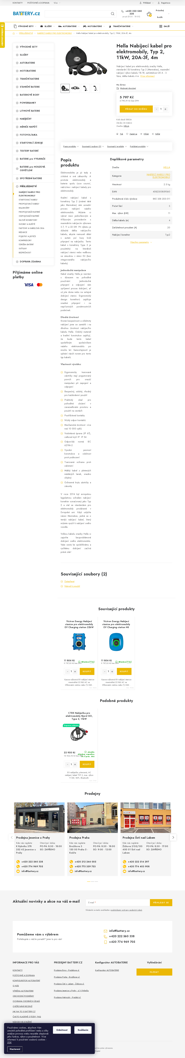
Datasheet (69, 581)
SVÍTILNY (23, 248)
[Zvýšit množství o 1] (165, 109)
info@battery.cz (30, 871)
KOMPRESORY (25, 240)
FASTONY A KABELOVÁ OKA (31, 228)
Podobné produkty (138, 146)
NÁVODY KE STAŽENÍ (22, 1021)
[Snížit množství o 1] (156, 109)
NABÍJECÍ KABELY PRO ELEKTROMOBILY (29, 194)
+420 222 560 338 (133, 12)
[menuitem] (26, 26)
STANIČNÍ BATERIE (30, 86)
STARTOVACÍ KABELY (28, 199)
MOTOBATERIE (28, 70)
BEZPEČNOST (25, 252)
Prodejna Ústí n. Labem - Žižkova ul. (69, 983)
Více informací (147, 76)
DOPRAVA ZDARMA (30, 261)
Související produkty (115, 146)
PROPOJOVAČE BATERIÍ (29, 212)
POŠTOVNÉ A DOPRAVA (38, 2)
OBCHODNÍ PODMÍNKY (23, 996)
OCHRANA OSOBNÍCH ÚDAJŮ (26, 1001)
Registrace (165, 2)
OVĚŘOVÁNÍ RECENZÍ (22, 1006)
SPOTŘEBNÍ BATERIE (31, 178)
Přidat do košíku (136, 109)
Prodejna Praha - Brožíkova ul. (67, 977)
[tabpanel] (39, 839)
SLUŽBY (24, 54)
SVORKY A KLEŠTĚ (27, 224)
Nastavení (15, 1049)
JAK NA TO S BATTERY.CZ (24, 1011)
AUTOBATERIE (27, 62)
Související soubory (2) (91, 146)
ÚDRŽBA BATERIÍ (26, 244)
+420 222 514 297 (138, 861)
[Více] (164, 26)
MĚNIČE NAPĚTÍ (28, 126)
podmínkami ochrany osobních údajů (126, 910)
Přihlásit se (161, 902)
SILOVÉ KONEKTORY (28, 220)
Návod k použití (72, 586)
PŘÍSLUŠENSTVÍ (28, 186)
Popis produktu (69, 146)
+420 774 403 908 (139, 866)
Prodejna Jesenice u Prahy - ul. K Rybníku (71, 990)
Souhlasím (83, 1030)
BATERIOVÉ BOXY (29, 94)
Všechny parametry (139, 242)
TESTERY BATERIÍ (29, 150)
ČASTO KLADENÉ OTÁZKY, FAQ (27, 1016)
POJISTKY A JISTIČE (27, 236)
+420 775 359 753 (85, 866)
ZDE (9, 1042)
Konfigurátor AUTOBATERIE (107, 970)
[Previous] (12, 837)
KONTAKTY (17, 2)
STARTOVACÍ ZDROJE (31, 142)
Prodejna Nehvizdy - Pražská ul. (67, 997)
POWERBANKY (28, 102)
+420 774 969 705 (32, 866)
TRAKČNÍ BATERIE (29, 78)
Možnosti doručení (128, 88)
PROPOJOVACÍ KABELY (29, 203)
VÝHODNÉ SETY (28, 46)
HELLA (126, 126)
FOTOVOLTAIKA (28, 134)
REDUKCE (23, 232)
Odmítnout (61, 1030)
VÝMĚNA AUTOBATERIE (23, 991)
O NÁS (16, 985)
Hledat (112, 13)
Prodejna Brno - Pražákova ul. (67, 970)
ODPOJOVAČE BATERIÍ (29, 216)
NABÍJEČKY (26, 118)
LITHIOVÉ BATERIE (30, 110)
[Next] (173, 837)
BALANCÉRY (24, 208)
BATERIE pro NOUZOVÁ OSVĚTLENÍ (32, 168)
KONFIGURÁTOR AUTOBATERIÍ (26, 980)
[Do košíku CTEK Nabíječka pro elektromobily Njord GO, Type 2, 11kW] (87, 764)
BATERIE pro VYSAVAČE (32, 158)
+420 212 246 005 (85, 861)
